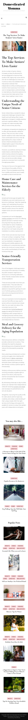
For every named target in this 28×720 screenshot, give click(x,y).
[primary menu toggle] (2, 18)
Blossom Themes (19, 716)
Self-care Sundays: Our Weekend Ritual (14, 581)
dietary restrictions (16, 358)
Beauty (8, 446)
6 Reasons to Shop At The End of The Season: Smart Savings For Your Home (14, 452)
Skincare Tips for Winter (14, 612)
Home (20, 446)
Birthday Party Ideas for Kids (14, 642)
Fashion (14, 446)
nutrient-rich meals (19, 386)
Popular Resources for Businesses (14, 481)
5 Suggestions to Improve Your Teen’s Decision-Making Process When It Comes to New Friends (14, 671)
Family (7, 506)
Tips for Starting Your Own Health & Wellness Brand (14, 702)
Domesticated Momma (14, 6)
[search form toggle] (26, 17)
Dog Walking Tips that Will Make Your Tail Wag (14, 510)
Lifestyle (14, 32)
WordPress (17, 717)
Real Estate (20, 548)
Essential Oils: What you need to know (14, 551)
